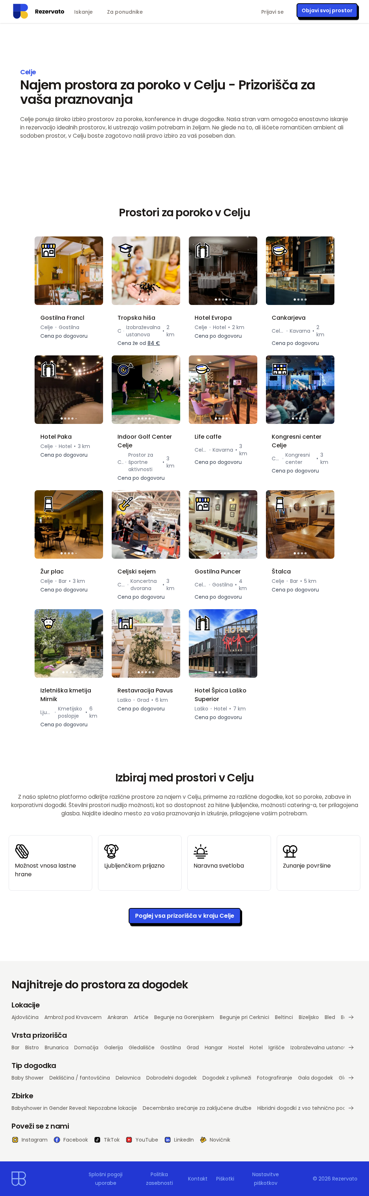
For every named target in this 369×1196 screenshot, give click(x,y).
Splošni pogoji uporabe (106, 1179)
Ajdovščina (25, 1017)
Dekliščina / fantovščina (79, 1077)
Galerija (113, 1047)
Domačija (86, 1047)
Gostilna (170, 1047)
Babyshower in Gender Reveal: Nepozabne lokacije (74, 1108)
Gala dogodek (315, 1077)
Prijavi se (272, 11)
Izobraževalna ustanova (320, 1047)
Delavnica (128, 1077)
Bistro (32, 1047)
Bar (15, 1047)
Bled (330, 1017)
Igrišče (276, 1047)
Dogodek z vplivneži (227, 1077)
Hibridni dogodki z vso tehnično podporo (307, 1108)
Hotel (256, 1047)
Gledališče (142, 1047)
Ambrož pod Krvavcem (73, 1017)
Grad (193, 1047)
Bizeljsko (309, 1017)
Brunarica (56, 1047)
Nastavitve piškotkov (265, 1179)
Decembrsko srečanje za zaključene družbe (197, 1108)
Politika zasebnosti (159, 1179)
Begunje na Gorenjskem (184, 1017)
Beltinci (284, 1017)
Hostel (236, 1047)
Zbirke (22, 1096)
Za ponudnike (125, 11)
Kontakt (198, 1178)
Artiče (141, 1017)
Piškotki (225, 1178)
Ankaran (117, 1017)
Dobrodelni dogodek (171, 1077)
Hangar (214, 1047)
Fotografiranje (274, 1077)
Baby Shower (28, 1077)
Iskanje (83, 11)
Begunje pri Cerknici (244, 1017)
